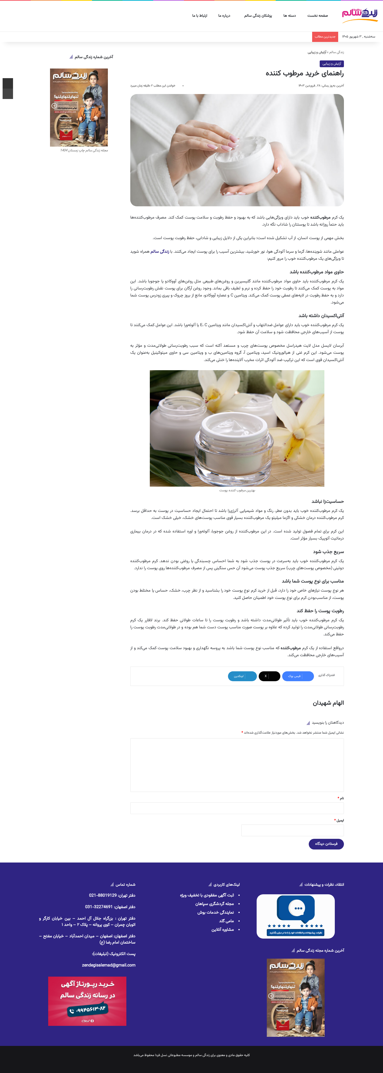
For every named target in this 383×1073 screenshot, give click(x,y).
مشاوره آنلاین (223, 930)
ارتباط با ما (200, 16)
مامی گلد (226, 921)
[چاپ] (8, 94)
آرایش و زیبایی (332, 63)
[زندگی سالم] (360, 16)
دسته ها (290, 16)
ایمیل (339, 820)
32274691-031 (99, 907)
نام (341, 798)
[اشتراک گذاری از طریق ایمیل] (8, 83)
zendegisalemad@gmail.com (108, 965)
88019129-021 (103, 895)
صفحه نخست (318, 16)
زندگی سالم (336, 52)
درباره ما (224, 16)
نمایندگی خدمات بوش (215, 912)
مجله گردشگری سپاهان (214, 904)
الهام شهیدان (328, 703)
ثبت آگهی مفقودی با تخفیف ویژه (207, 895)
